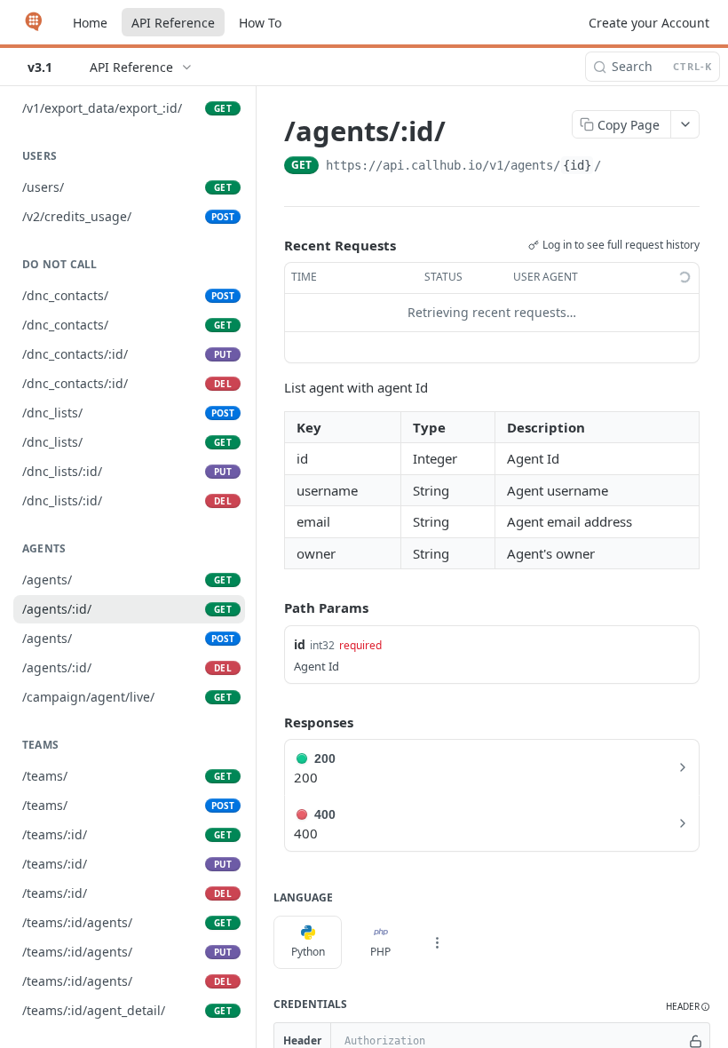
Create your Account (649, 22)
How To (260, 22)
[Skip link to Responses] (271, 722)
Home (90, 22)
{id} (577, 165)
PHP (380, 951)
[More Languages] (437, 942)
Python (308, 951)
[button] (688, 1006)
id (299, 644)
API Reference (173, 22)
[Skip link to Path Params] (271, 607)
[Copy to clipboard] (618, 167)
